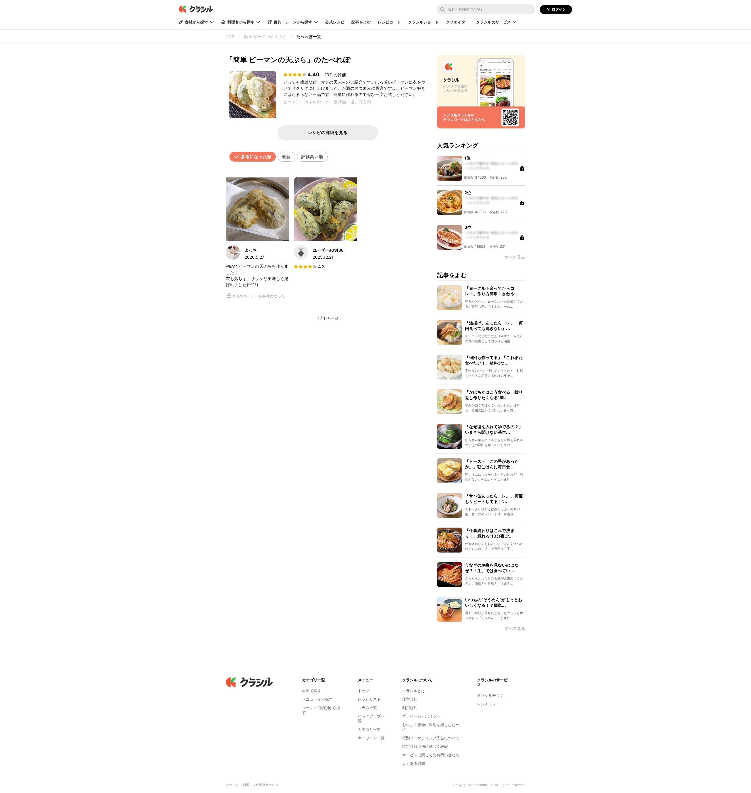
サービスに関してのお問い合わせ (430, 755)
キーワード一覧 (371, 738)
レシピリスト (369, 699)
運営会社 (409, 699)
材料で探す (311, 690)
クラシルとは (413, 690)
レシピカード (389, 22)
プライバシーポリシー (421, 716)
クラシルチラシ (490, 695)
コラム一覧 (367, 707)
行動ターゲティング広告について (430, 738)
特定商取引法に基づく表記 (425, 746)
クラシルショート (423, 22)
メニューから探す (317, 699)
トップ (363, 690)
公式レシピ (334, 22)
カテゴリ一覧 (369, 729)
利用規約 (409, 707)
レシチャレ (486, 704)
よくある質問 (413, 763)
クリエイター (457, 22)
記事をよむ (361, 22)
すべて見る (515, 628)
